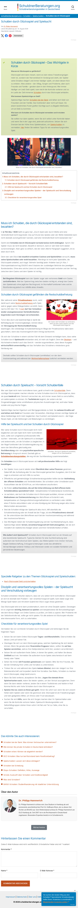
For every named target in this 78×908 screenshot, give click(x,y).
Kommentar (6, 849)
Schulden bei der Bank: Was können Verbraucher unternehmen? (29, 742)
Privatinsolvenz (25, 300)
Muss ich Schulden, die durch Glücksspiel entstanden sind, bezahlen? (33, 177)
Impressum (10, 897)
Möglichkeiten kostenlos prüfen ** (56, 902)
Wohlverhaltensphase (40, 358)
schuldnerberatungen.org (11, 16)
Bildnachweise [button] (39, 827)
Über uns (32, 897)
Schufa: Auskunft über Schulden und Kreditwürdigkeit (25, 775)
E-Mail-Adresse (47, 870)
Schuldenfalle (59, 390)
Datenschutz (22, 897)
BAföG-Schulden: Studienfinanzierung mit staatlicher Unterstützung (31, 784)
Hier (22, 127)
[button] (2, 35)
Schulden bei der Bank (39, 100)
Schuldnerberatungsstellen (13, 456)
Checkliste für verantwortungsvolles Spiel (24, 197)
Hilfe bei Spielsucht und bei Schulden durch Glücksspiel (30, 187)
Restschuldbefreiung (24, 303)
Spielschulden (38, 16)
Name (4, 870)
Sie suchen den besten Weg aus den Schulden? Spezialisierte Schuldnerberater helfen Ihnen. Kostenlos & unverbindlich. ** (58, 897)
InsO (22, 309)
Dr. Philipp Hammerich (11, 26)
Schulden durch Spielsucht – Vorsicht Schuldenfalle (26, 183)
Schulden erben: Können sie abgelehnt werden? (23, 751)
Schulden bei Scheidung (13, 766)
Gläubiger (68, 339)
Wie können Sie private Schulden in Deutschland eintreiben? (28, 747)
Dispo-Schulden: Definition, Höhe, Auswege (21, 770)
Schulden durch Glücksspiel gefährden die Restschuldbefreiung (32, 180)
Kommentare (18, 36)
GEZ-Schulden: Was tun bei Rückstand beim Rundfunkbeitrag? (29, 756)
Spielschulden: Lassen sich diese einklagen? (21, 761)
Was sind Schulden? (11, 780)
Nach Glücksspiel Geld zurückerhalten (20, 581)
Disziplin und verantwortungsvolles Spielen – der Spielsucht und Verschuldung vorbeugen (37, 192)
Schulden (27, 16)
